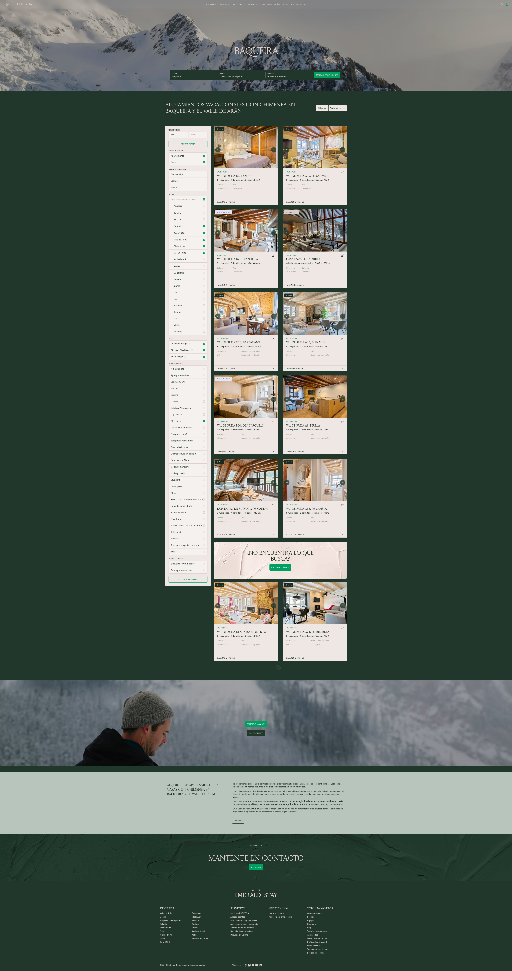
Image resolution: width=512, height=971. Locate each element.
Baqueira (176, 76)
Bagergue (196, 913)
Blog (309, 928)
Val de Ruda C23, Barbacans (238, 342)
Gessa (163, 917)
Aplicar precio (188, 144)
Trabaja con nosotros (317, 931)
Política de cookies (315, 953)
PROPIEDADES (211, 4)
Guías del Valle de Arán (317, 939)
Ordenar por (336, 108)
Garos (162, 931)
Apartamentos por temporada (244, 924)
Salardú (163, 924)
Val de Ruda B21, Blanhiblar (238, 259)
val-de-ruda (291, 505)
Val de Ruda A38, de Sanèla (306, 509)
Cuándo (270, 73)
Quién (222, 73)
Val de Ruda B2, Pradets (235, 176)
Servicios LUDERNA (239, 913)
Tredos (195, 928)
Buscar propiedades (327, 75)
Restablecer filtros (188, 579)
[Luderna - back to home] (18, 4)
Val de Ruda (165, 928)
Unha (162, 939)
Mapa (323, 108)
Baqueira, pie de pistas (170, 921)
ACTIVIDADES (265, 4)
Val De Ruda (291, 172)
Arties (194, 935)
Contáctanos (256, 733)
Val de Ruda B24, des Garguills (240, 425)
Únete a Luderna (276, 913)
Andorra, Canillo (199, 931)
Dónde (174, 73)
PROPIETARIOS (278, 908)
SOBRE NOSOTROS (299, 4)
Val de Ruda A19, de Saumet (307, 176)
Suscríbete (256, 867)
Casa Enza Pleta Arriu (303, 259)
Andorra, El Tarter (200, 939)
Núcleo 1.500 (166, 935)
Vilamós (195, 921)
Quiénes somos (314, 913)
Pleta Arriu (291, 255)
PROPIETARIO (250, 4)
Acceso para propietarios (280, 917)
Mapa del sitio (313, 946)
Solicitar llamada (280, 567)
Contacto (311, 924)
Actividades (312, 935)
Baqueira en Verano (239, 935)
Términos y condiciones (318, 949)
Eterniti (310, 917)
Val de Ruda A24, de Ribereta (307, 632)
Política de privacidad (317, 942)
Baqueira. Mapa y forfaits (241, 931)
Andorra (178, 205)
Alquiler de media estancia (242, 928)
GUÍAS (277, 4)
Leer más (238, 820)
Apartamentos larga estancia (243, 921)
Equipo (310, 921)
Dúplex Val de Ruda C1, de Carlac (243, 509)
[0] (315, 480)
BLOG (285, 4)
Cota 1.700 (165, 942)
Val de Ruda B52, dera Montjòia (241, 632)
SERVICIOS (237, 4)
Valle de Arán (180, 259)
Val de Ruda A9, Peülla (303, 425)
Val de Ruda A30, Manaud (305, 342)
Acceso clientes (237, 917)
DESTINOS (224, 4)
